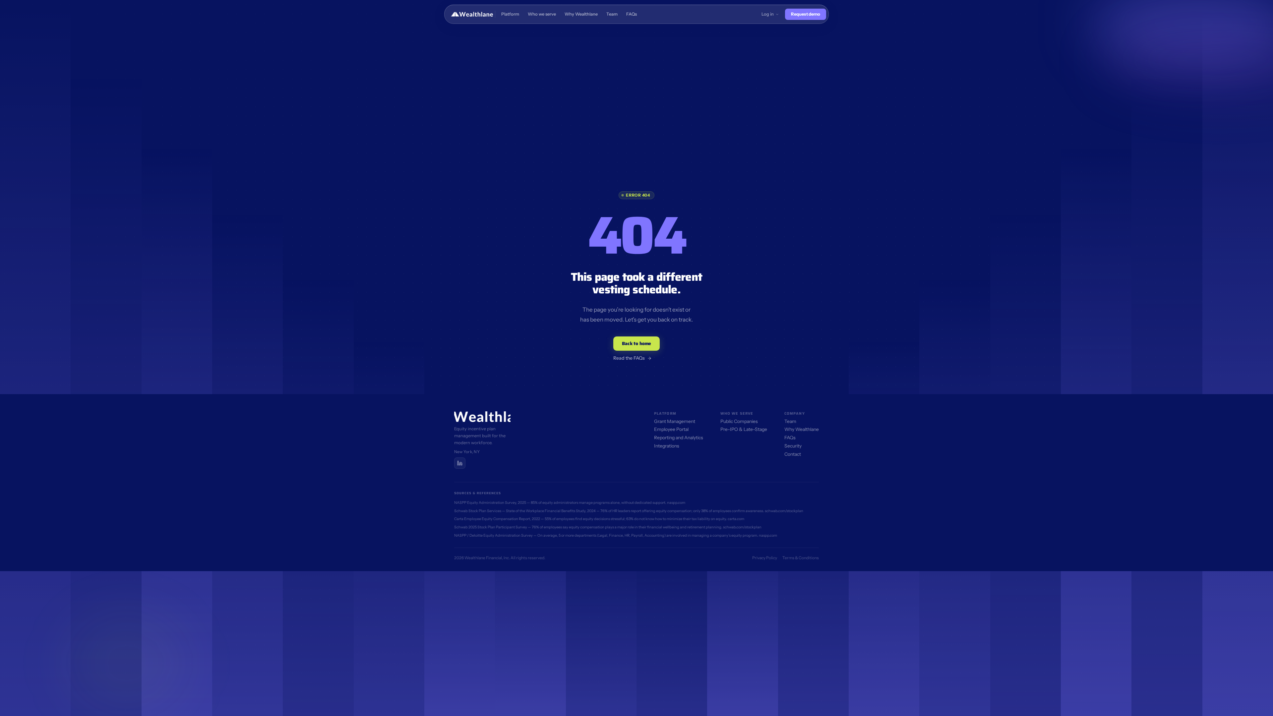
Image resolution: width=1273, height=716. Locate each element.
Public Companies (739, 421)
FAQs (790, 438)
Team (790, 421)
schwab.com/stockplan (784, 510)
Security (793, 446)
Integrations (666, 446)
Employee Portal (671, 429)
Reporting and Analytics (678, 438)
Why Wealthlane (801, 429)
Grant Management (674, 421)
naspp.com (676, 502)
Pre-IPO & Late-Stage (743, 429)
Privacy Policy (764, 557)
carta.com (736, 518)
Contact (792, 454)
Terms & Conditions (800, 557)
